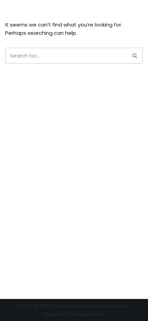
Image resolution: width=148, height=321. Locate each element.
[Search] (135, 56)
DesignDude (90, 314)
